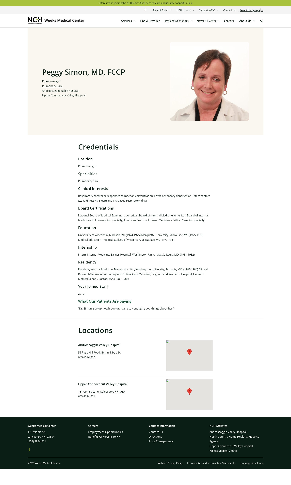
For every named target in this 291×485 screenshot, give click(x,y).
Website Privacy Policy (170, 463)
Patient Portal (160, 10)
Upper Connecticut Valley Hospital (64, 95)
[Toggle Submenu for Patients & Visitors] (191, 21)
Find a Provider (150, 21)
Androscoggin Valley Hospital (60, 91)
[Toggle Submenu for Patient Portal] (171, 10)
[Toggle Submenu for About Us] (254, 21)
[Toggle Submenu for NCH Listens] (193, 10)
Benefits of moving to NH (104, 436)
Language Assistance (251, 463)
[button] (189, 352)
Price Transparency (161, 441)
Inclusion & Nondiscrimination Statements (211, 463)
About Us (245, 21)
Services (126, 21)
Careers (229, 21)
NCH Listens (183, 10)
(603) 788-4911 (37, 441)
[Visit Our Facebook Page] (145, 10)
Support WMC (207, 10)
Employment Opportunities (105, 432)
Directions (155, 436)
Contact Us (229, 10)
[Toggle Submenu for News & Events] (218, 21)
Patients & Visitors (177, 21)
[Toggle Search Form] (261, 21)
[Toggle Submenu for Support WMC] (217, 10)
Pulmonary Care (52, 86)
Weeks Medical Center (223, 451)
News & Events (206, 21)
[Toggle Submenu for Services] (134, 21)
